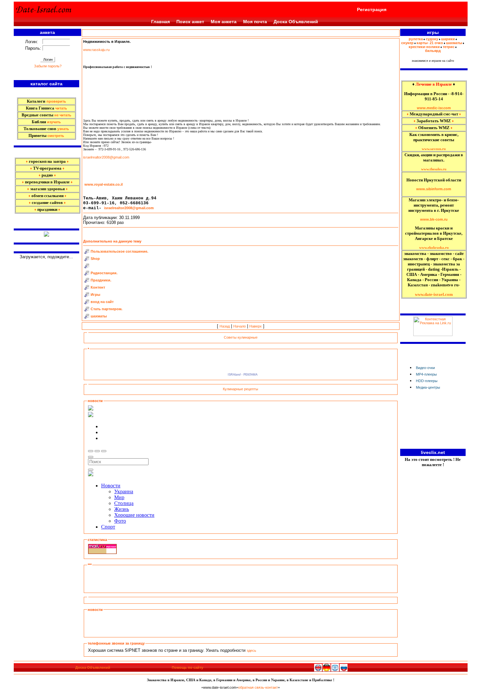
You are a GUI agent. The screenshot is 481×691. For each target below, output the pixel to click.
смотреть (55, 136)
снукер (407, 43)
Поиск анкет (190, 21)
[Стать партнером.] (86, 310)
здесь (251, 650)
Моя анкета (224, 21)
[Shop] (86, 260)
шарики (448, 39)
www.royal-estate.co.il (103, 184)
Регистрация (371, 9)
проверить (56, 101)
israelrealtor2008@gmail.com (106, 157)
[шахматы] (86, 317)
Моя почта (255, 21)
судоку (432, 39)
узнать (63, 129)
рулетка (416, 39)
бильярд (433, 51)
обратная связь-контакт (258, 687)
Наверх (255, 326)
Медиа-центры (428, 387)
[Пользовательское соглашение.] (86, 253)
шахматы (454, 43)
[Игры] (86, 296)
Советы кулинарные (241, 337)
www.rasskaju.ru (96, 50)
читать (61, 108)
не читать (62, 115)
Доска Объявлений (296, 21)
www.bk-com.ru (434, 219)
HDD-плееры (426, 381)
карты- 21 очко (430, 43)
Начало (239, 326)
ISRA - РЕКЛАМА (242, 374)
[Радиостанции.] (86, 274)
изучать (54, 122)
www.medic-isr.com (434, 108)
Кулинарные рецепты (240, 389)
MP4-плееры (426, 374)
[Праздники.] (86, 281)
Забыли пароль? (48, 66)
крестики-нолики (424, 47)
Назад (225, 326)
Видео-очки (425, 368)
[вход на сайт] (86, 303)
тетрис (448, 47)
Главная (160, 21)
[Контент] (86, 289)
